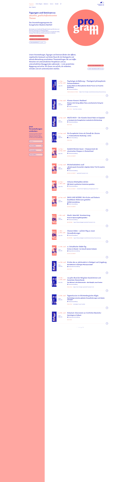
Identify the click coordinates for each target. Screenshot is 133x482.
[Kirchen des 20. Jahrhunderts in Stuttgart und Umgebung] (107, 273)
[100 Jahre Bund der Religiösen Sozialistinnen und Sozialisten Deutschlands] (107, 291)
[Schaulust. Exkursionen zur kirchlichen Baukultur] (107, 323)
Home (30, 7)
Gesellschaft (71, 156)
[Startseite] (100, 2)
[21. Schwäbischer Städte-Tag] (107, 257)
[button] (63, 4)
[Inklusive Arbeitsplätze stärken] (107, 192)
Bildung (69, 222)
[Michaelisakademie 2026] (107, 177)
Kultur (69, 109)
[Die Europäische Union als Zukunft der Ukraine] (107, 144)
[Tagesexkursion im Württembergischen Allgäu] (107, 308)
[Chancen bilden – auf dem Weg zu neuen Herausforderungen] (107, 242)
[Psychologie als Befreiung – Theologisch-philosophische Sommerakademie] (107, 95)
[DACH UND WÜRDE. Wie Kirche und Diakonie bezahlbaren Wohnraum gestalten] (107, 210)
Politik (69, 140)
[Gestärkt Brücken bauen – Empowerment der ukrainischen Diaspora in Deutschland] (107, 160)
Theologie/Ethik (72, 92)
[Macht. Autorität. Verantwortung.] (107, 226)
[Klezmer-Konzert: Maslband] (107, 113)
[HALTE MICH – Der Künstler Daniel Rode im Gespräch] (107, 128)
